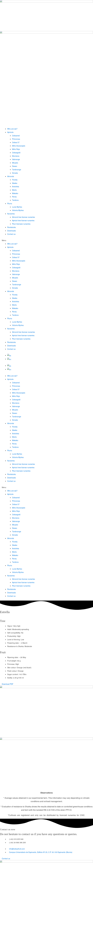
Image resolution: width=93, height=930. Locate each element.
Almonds (10, 176)
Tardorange (16, 169)
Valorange (16, 159)
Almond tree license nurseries (23, 217)
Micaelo (15, 163)
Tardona (15, 200)
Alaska (14, 183)
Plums (9, 203)
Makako (15, 193)
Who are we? (12, 129)
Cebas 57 (15, 142)
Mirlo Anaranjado (18, 146)
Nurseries (11, 213)
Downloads (11, 230)
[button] (46, 240)
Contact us (11, 234)
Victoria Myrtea (18, 210)
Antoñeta (15, 186)
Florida (14, 179)
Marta (14, 190)
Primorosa (16, 139)
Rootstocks (11, 227)
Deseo (14, 166)
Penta (14, 196)
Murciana (15, 156)
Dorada (15, 173)
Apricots (10, 132)
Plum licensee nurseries (21, 224)
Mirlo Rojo (16, 149)
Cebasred (16, 135)
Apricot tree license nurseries (23, 220)
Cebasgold (16, 152)
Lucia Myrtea (17, 207)
